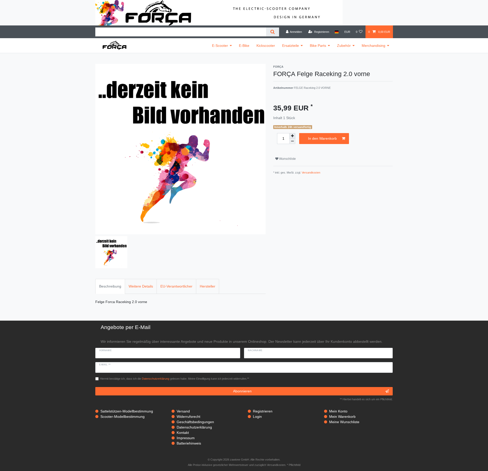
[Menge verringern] (292, 141)
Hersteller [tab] (207, 286)
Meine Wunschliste (344, 422)
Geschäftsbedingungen (195, 422)
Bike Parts (318, 46)
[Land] (336, 31)
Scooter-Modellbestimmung (122, 417)
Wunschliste (287, 159)
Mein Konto (338, 411)
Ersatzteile (290, 46)
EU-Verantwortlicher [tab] (176, 286)
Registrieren (262, 411)
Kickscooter (265, 46)
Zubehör (344, 46)
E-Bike (244, 46)
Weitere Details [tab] (141, 286)
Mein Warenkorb (342, 417)
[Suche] (272, 31)
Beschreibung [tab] (110, 286)
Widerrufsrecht (188, 417)
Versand (183, 411)
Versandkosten (311, 172)
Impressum (186, 438)
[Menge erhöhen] (292, 136)
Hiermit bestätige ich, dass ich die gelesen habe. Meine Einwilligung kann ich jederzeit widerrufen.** (174, 378)
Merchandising (373, 46)
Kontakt (183, 433)
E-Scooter (220, 46)
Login (257, 417)
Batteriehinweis (189, 443)
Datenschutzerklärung (194, 427)
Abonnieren (242, 391)
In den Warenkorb (322, 138)
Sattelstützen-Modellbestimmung (126, 411)
